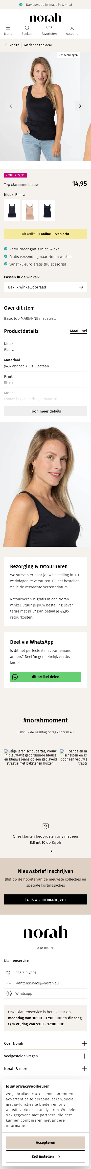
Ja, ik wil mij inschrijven (45, 899)
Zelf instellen (43, 1156)
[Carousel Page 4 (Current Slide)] (51, 851)
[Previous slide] (11, 106)
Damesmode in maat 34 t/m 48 (49, 5)
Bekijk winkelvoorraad (27, 287)
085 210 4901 (25, 973)
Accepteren (45, 1142)
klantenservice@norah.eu (37, 983)
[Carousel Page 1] (39, 851)
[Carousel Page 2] (43, 851)
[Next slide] (80, 106)
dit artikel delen (45, 677)
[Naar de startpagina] (45, 17)
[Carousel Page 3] (47, 851)
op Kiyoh (53, 842)
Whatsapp (23, 993)
